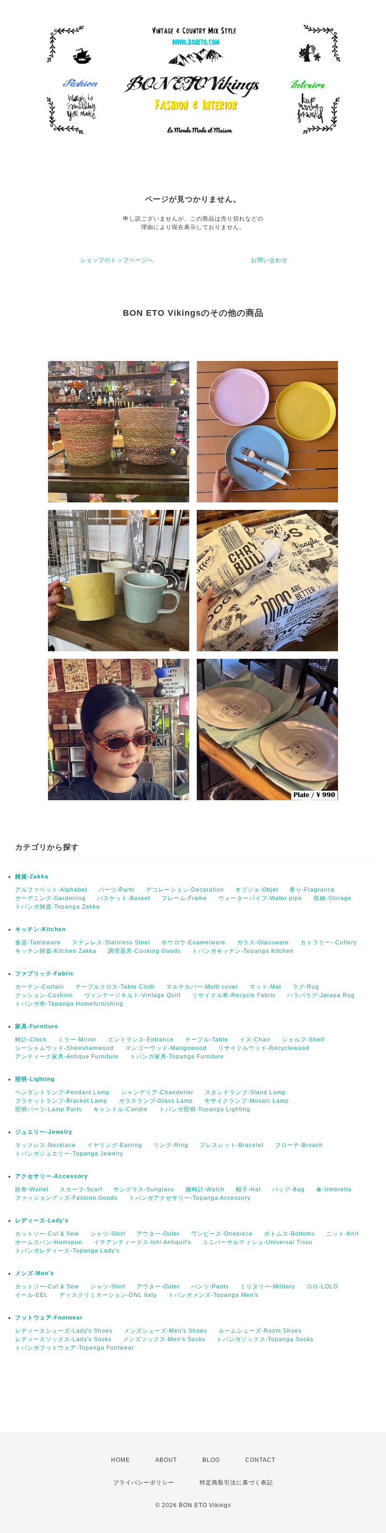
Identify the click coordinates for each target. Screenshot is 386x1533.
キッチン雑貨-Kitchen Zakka (55, 951)
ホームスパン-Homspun (48, 1242)
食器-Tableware (38, 942)
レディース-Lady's (42, 1220)
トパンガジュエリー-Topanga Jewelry (69, 1153)
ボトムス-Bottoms (289, 1233)
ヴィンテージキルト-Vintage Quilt (132, 995)
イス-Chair (255, 1039)
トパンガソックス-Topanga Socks (265, 1339)
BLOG (211, 1460)
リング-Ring (170, 1145)
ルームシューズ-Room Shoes (260, 1331)
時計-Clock (31, 1039)
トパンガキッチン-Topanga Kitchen (243, 951)
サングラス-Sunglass (143, 1189)
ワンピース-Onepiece (222, 1233)
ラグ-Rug (305, 987)
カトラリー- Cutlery (328, 942)
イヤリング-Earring (114, 1145)
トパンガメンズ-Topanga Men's (213, 1295)
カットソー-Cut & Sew (47, 1233)
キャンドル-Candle (120, 1109)
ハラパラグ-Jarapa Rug (321, 995)
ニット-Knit (342, 1233)
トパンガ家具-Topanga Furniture (177, 1056)
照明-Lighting (35, 1079)
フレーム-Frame (184, 898)
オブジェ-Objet (256, 889)
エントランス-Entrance (141, 1039)
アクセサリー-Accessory (51, 1176)
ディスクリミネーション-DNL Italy (108, 1295)
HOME (120, 1460)
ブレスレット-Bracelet (232, 1145)
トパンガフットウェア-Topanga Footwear (74, 1347)
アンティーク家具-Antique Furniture (67, 1056)
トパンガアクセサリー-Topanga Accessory (189, 1198)
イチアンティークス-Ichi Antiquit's (142, 1242)
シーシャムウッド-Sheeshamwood (64, 1048)
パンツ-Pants (210, 1286)
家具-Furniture (36, 1026)
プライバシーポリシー (143, 1482)
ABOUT (166, 1460)
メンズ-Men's (34, 1273)
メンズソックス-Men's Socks (164, 1339)
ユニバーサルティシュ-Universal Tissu (257, 1242)
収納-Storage (333, 898)
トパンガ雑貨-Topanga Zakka (57, 906)
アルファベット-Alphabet (51, 889)
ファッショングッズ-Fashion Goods (66, 1198)
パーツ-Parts (116, 889)
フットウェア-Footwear (49, 1317)
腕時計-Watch (205, 1189)
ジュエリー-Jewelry (43, 1132)
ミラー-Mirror (77, 1039)
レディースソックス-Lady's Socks (63, 1339)
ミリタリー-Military (267, 1286)
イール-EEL (31, 1295)
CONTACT (260, 1460)
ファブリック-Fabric (44, 973)
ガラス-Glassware (263, 942)
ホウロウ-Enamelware (193, 942)
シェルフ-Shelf (303, 1039)
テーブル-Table (206, 1039)
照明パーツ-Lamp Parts (48, 1109)
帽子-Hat (248, 1189)
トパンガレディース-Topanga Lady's (67, 1250)
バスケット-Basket (123, 898)
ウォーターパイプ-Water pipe (260, 898)
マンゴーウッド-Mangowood (166, 1048)
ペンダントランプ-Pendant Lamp (62, 1092)
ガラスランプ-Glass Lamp (156, 1101)
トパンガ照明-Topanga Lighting (204, 1109)
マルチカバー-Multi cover (202, 987)
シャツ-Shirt (107, 1233)
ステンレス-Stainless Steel (111, 942)
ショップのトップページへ (116, 260)
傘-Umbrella (334, 1189)
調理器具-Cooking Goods (144, 951)
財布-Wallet (31, 1189)
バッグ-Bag (288, 1189)
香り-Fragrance (312, 889)
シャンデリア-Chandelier (157, 1092)
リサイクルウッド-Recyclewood (263, 1048)
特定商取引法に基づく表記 (236, 1482)
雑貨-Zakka (31, 876)
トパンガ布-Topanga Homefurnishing (69, 1003)
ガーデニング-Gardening (50, 898)
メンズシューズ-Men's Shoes (165, 1331)
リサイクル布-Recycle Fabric (234, 995)
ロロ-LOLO (322, 1286)
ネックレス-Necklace (45, 1145)
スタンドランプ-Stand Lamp (245, 1092)
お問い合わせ (269, 260)
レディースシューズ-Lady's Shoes (64, 1331)
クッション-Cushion (44, 995)
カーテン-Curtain (39, 987)
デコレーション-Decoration (185, 889)
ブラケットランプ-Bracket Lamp (61, 1101)
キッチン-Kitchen (40, 929)
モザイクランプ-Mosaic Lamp (246, 1101)
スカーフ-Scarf (81, 1189)
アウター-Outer (158, 1233)
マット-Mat (265, 987)
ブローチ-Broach (299, 1145)
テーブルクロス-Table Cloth (115, 987)
